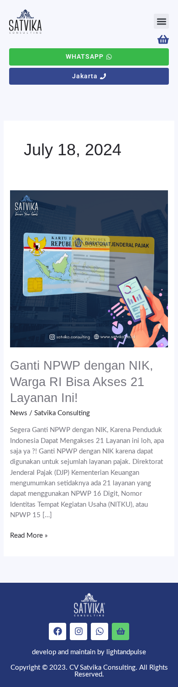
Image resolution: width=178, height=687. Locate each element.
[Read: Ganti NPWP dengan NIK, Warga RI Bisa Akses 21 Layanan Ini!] (89, 268)
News (18, 413)
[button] (161, 21)
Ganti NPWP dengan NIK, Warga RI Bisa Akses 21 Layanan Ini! (81, 381)
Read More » (28, 534)
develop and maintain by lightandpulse (89, 652)
